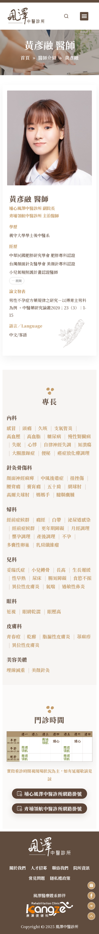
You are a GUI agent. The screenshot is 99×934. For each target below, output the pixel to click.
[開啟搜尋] (66, 16)
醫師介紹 (47, 57)
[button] (84, 16)
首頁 (25, 57)
